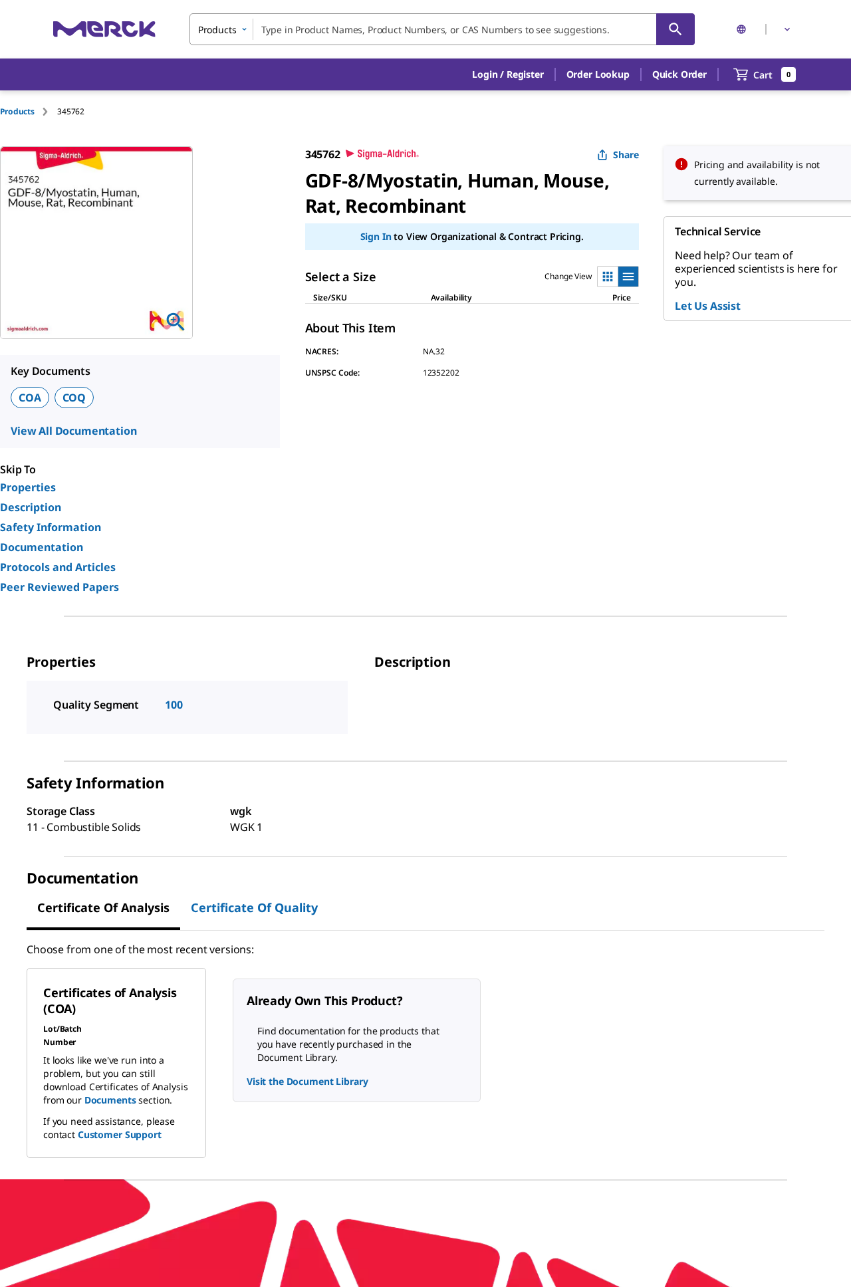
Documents (110, 1100)
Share (626, 154)
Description (30, 507)
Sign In (376, 236)
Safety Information (50, 527)
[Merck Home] (104, 29)
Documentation (41, 547)
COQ (74, 397)
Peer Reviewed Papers (59, 587)
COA (30, 397)
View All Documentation (73, 430)
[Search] (675, 29)
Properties (28, 487)
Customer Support (120, 1134)
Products (17, 111)
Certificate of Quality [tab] (254, 907)
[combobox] (442, 29)
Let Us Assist (708, 305)
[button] (507, 74)
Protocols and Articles (58, 567)
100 (174, 704)
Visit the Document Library (307, 1081)
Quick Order (679, 74)
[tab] (28, 111)
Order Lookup (598, 74)
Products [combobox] (217, 29)
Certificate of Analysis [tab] (103, 907)
